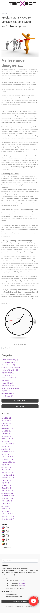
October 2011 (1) (6, 501)
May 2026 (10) (6, 420)
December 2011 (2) (7, 496)
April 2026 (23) (6, 423)
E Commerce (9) (6, 375)
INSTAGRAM (20, 406)
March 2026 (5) (6, 426)
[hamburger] (4, 3)
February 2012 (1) (7, 490)
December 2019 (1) (7, 452)
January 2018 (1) (7, 459)
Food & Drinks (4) (7, 383)
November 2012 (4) (7, 477)
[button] (33, 601)
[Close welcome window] (27, 595)
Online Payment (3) (7, 393)
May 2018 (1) (5, 454)
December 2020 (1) (7, 444)
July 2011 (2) (5, 506)
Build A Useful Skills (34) (9, 360)
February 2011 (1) (7, 514)
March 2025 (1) (6, 436)
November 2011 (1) (7, 498)
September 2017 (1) (8, 462)
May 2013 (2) (5, 470)
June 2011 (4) (6, 509)
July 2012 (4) (5, 483)
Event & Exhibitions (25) (9, 378)
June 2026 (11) (6, 418)
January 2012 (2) (7, 493)
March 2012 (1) (6, 488)
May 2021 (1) (5, 441)
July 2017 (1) (5, 464)
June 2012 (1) (6, 485)
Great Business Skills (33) (10, 388)
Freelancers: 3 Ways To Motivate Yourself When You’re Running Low (16, 22)
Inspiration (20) (6, 391)
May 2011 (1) (5, 511)
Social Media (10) (7, 396)
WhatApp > (23, 580)
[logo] (22, 3)
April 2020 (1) (5, 449)
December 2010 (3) (7, 516)
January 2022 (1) (7, 439)
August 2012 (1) (6, 480)
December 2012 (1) (7, 475)
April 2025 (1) (5, 433)
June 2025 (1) (6, 431)
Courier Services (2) (8, 365)
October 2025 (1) (7, 428)
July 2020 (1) (5, 446)
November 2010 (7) (7, 519)
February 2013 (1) (7, 472)
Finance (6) (5, 380)
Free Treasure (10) (7, 385)
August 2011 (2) (6, 503)
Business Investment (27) (9, 362)
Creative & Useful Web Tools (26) (12, 367)
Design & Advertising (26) (9, 370)
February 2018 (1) (7, 457)
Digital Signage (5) (7, 372)
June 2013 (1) (6, 467)
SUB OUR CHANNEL (20, 401)
